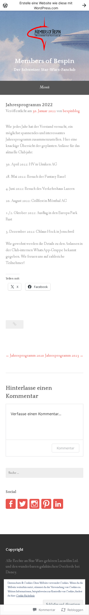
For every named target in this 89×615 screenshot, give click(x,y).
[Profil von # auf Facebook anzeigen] (11, 504)
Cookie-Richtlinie (25, 596)
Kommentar (65, 448)
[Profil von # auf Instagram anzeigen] (34, 504)
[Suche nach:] (44, 473)
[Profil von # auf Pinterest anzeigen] (46, 504)
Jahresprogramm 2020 (27, 355)
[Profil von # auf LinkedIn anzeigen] (58, 504)
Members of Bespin (44, 61)
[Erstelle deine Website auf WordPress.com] (44, 5)
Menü (44, 87)
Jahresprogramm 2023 (62, 355)
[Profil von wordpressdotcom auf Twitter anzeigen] (23, 504)
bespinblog (71, 111)
